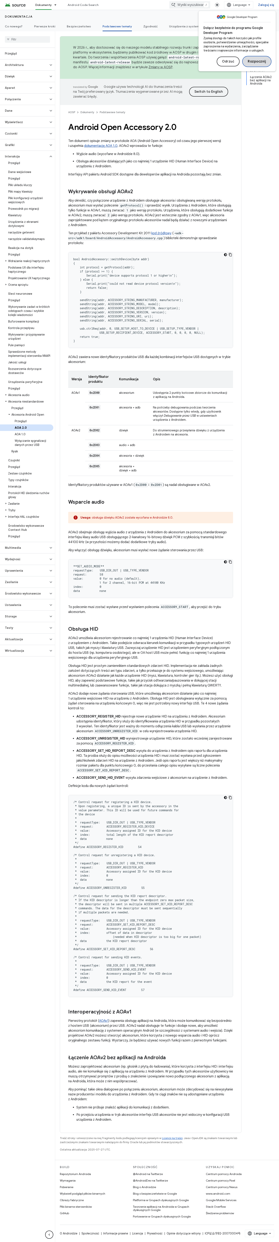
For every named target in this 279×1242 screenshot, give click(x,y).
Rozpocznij (257, 61)
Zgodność (150, 26)
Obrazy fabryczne (72, 1200)
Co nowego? (14, 26)
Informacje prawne (115, 1233)
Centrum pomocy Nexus (221, 1187)
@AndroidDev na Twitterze (150, 1180)
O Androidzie (68, 1233)
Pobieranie (66, 1187)
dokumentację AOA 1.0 (100, 146)
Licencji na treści (172, 1138)
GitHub (64, 1213)
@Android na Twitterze (148, 1174)
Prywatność (155, 1233)
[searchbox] (27, 39)
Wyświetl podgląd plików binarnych (82, 1193)
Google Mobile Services (221, 1200)
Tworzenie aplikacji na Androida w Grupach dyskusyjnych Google (161, 1208)
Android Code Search (83, 5)
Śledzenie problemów (220, 1213)
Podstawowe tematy (117, 26)
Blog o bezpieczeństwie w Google (155, 1193)
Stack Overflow (216, 1207)
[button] (24, 65)
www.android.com (218, 1193)
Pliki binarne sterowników (76, 1207)
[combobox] (189, 5)
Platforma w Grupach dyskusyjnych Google (161, 1200)
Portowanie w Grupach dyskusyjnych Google (162, 1216)
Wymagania (68, 1180)
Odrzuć (228, 61)
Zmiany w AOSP (160, 67)
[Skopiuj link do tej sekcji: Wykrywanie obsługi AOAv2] (137, 192)
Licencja (137, 1233)
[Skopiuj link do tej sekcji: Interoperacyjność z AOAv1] (136, 1012)
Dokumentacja (18, 16)
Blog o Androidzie (144, 1187)
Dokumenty (43, 5)
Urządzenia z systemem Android (192, 26)
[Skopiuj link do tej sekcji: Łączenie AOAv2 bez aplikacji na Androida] (170, 1058)
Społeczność (90, 1233)
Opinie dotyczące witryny (184, 1233)
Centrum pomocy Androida (224, 1174)
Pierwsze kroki (45, 26)
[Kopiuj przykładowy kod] (230, 254)
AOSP (71, 112)
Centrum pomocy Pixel (220, 1180)
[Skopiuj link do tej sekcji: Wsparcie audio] (108, 502)
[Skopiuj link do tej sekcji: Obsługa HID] (102, 629)
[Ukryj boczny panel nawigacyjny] (49, 1235)
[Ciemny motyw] (225, 254)
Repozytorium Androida (75, 1174)
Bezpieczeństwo (79, 26)
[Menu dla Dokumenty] (57, 5)
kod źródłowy (161, 233)
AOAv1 (103, 1021)
